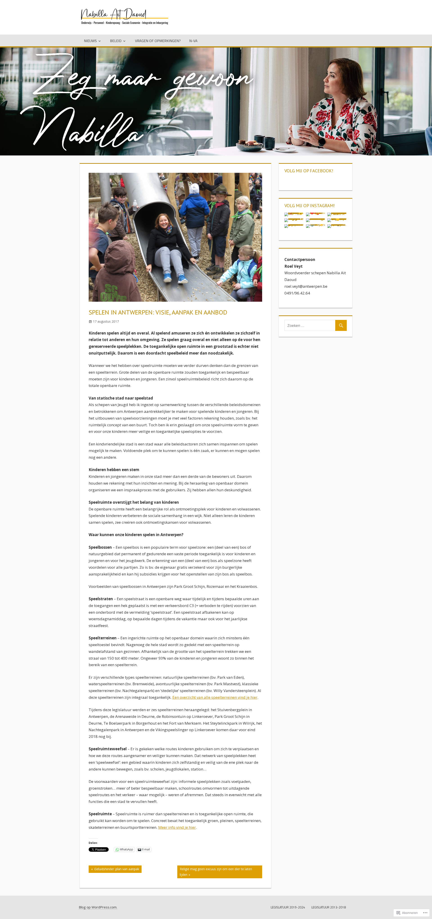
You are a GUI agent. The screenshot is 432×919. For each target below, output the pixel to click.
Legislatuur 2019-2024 (288, 907)
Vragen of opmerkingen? (158, 40)
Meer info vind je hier (177, 827)
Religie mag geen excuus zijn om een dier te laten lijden (214, 872)
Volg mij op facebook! (308, 171)
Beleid (116, 40)
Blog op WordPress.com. (98, 907)
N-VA (193, 40)
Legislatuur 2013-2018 (328, 907)
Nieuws (90, 40)
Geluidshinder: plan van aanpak (114, 870)
